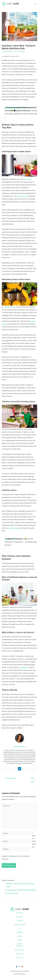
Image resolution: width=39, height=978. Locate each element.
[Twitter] (19, 966)
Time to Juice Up (12, 893)
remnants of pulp (13, 528)
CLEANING (19, 920)
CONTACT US (19, 957)
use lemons (23, 667)
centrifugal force (22, 196)
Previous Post (10, 778)
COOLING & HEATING (19, 924)
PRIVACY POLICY (19, 950)
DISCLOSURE (19, 954)
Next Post (32, 778)
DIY (19, 928)
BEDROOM (20, 917)
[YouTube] (22, 966)
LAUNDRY (19, 944)
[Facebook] (17, 966)
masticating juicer (9, 307)
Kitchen (23, 51)
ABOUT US (19, 946)
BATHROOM (19, 913)
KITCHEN (19, 940)
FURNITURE (19, 932)
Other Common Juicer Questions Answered (21, 890)
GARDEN (19, 936)
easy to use (27, 179)
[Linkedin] (19, 768)
